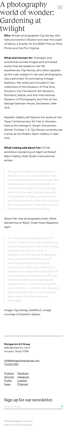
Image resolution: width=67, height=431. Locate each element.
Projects (9, 373)
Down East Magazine (44, 222)
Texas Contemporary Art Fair (22, 121)
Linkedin (22, 380)
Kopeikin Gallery (14, 117)
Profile (8, 380)
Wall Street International (38, 156)
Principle (16, 424)
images (33, 62)
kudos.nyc (28, 424)
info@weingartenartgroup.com (22, 360)
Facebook (23, 373)
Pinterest (22, 384)
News (7, 384)
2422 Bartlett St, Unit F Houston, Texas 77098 (17, 348)
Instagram (23, 376)
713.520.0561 (11, 364)
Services (9, 376)
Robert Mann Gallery (35, 134)
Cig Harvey (46, 35)
